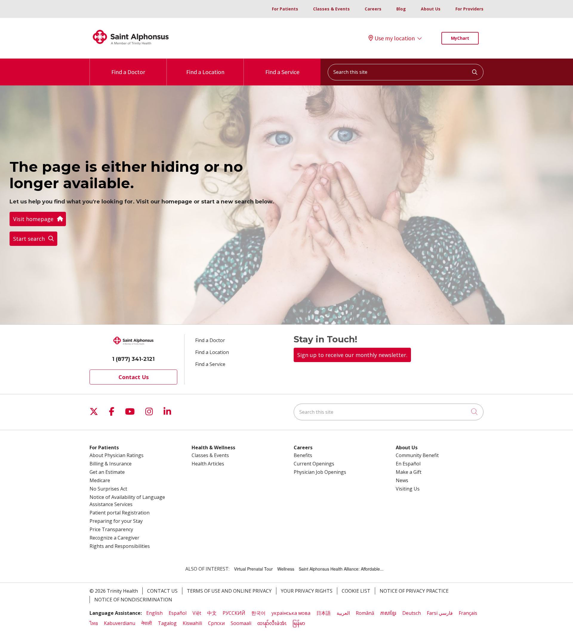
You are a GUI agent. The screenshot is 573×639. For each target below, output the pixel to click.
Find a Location (205, 72)
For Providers (469, 9)
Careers (373, 9)
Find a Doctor (128, 72)
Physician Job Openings (320, 472)
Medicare (100, 480)
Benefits (303, 455)
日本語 (323, 613)
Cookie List (356, 591)
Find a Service (282, 72)
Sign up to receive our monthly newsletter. (352, 354)
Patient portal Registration (120, 512)
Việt (196, 613)
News (402, 480)
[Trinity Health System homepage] (131, 47)
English (154, 613)
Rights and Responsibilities (120, 546)
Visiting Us (408, 488)
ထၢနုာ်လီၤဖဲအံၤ (271, 623)
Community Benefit (417, 455)
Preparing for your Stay (116, 521)
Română (365, 613)
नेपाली (146, 623)
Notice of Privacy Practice (414, 591)
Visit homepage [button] (33, 219)
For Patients (285, 9)
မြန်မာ (298, 623)
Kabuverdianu (119, 623)
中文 (212, 613)
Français (468, 613)
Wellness (285, 569)
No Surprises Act (108, 488)
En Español (408, 463)
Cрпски (216, 623)
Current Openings (314, 463)
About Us (430, 9)
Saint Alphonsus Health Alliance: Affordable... (341, 569)
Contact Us (133, 377)
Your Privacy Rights (306, 591)
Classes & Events (331, 9)
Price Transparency (111, 529)
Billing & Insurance (111, 463)
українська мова (291, 613)
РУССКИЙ (234, 613)
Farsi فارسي (440, 613)
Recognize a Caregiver (114, 537)
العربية (343, 613)
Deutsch (411, 613)
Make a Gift (408, 472)
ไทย (94, 623)
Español (178, 613)
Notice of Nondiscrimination (133, 599)
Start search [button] (29, 238)
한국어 (258, 613)
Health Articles (208, 463)
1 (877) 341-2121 (133, 359)
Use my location (395, 38)
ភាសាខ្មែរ (388, 613)
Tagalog (167, 623)
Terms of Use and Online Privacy (229, 591)
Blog (401, 9)
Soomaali (241, 623)
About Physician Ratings (117, 455)
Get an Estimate (107, 472)
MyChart (460, 38)
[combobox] (405, 72)
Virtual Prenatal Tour (253, 569)
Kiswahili (192, 623)
